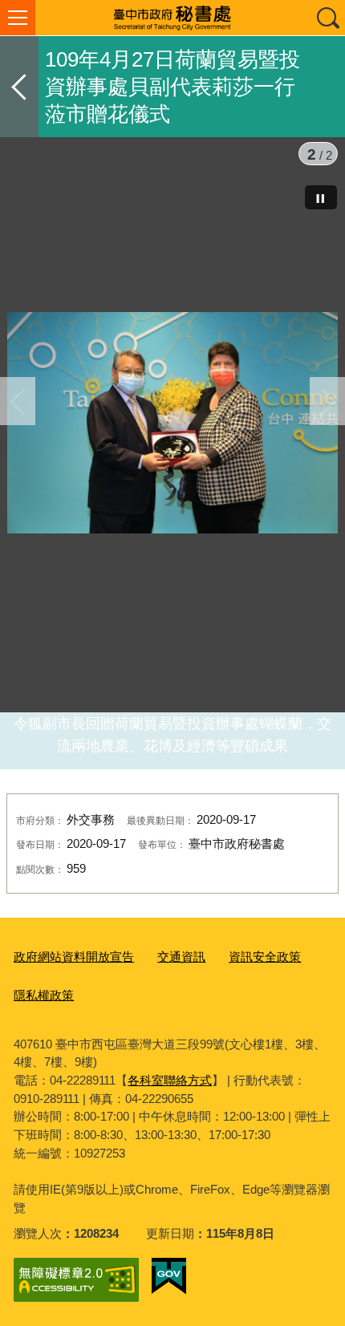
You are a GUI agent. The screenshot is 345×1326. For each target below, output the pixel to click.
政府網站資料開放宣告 (74, 956)
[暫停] (321, 197)
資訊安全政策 (265, 956)
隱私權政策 (44, 995)
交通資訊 (181, 956)
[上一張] (17, 401)
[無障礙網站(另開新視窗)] (76, 1280)
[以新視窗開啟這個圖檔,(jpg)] (173, 426)
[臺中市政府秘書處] (172, 17)
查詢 (327, 17)
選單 (17, 17)
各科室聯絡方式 (170, 1080)
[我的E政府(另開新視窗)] (169, 1276)
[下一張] (327, 401)
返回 (19, 86)
